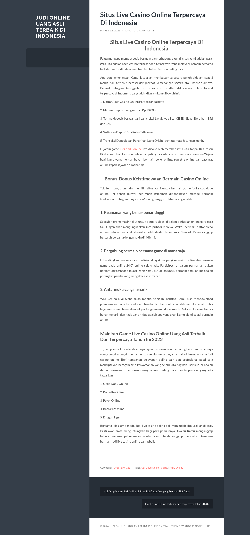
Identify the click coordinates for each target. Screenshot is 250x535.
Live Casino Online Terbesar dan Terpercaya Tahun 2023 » (177, 503)
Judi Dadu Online (150, 467)
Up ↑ (210, 526)
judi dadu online (131, 149)
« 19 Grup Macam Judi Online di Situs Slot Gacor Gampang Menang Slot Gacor (147, 491)
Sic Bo (164, 467)
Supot (128, 30)
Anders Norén (194, 526)
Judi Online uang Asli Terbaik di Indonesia (53, 27)
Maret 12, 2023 (110, 30)
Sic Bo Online (175, 467)
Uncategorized (122, 467)
